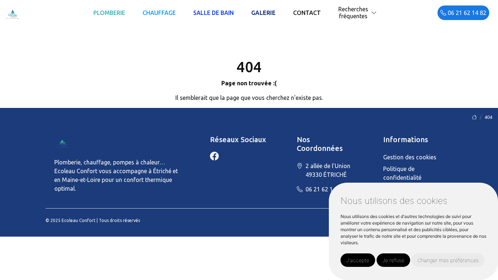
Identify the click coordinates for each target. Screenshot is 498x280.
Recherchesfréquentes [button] (353, 12)
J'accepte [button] (357, 260)
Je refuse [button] (393, 260)
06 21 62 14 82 (466, 12)
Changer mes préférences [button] (448, 260)
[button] (374, 12)
